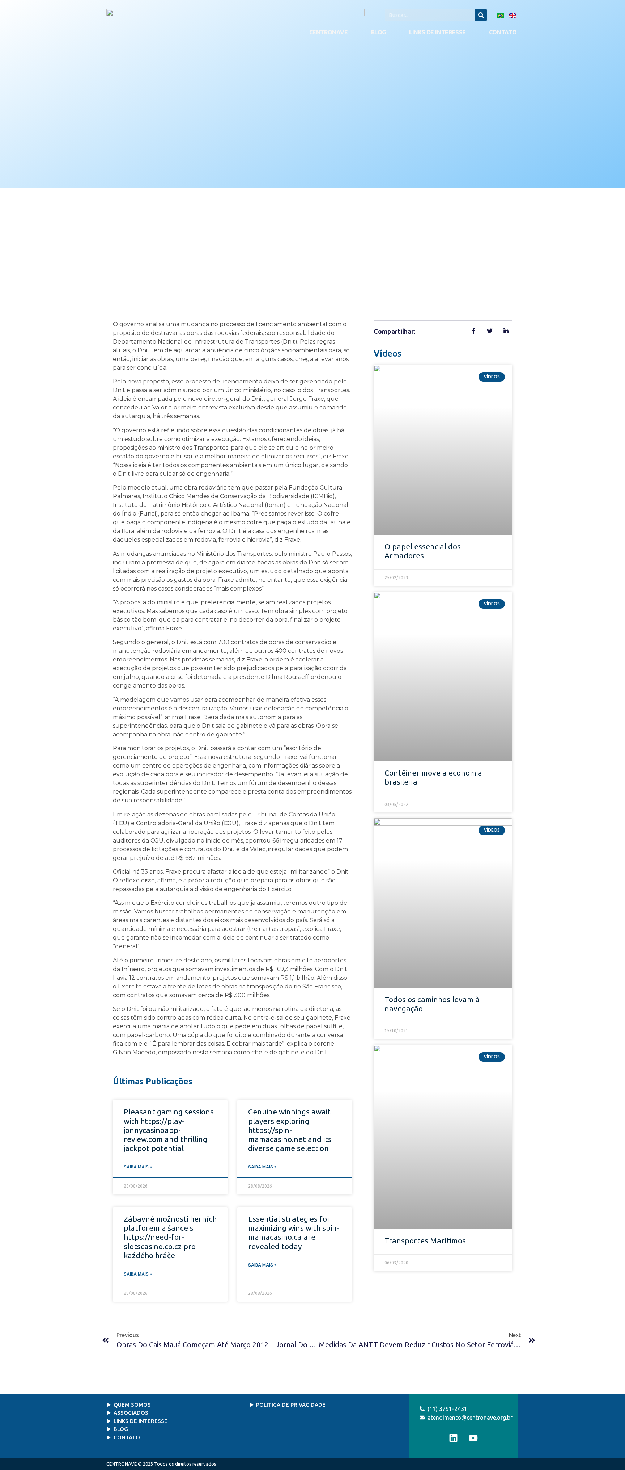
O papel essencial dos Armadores (422, 551)
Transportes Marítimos (425, 1240)
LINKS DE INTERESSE (437, 32)
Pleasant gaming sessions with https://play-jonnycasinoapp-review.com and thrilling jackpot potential (169, 1129)
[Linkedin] (453, 1438)
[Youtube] (473, 1438)
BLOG (378, 32)
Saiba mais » (138, 1166)
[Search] (481, 15)
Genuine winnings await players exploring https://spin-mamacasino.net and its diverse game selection (290, 1129)
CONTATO (503, 32)
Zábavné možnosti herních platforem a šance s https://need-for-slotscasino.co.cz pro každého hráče (170, 1237)
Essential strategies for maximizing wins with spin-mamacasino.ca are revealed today (293, 1232)
